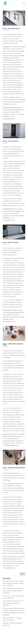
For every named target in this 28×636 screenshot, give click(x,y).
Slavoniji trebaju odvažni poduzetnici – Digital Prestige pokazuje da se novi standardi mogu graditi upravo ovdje (13, 610)
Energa (5, 47)
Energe (11, 97)
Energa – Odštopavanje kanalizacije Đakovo (13, 344)
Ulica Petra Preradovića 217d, (15, 110)
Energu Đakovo (7, 107)
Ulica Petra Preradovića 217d (15, 211)
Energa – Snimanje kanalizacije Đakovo (14, 467)
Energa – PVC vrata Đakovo (10, 141)
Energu (5, 434)
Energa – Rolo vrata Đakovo (10, 242)
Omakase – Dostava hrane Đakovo (13, 623)
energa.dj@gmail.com (12, 445)
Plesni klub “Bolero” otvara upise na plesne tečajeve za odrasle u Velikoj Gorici (13, 583)
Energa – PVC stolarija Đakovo (11, 28)
